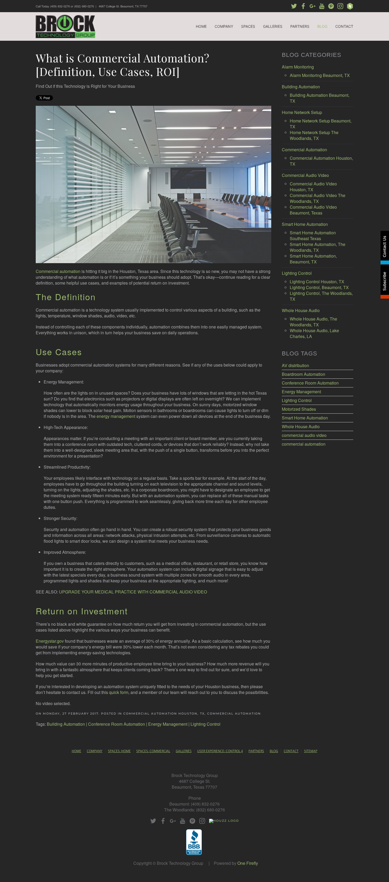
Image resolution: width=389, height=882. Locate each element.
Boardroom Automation (303, 374)
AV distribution (295, 365)
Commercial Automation (234, 713)
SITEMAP (310, 751)
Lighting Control (205, 724)
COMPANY (94, 751)
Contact (344, 26)
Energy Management (167, 724)
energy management (116, 416)
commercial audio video (304, 435)
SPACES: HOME (119, 751)
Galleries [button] (272, 26)
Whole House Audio (301, 426)
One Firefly (247, 863)
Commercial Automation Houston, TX (164, 713)
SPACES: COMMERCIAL (153, 751)
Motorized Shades (299, 409)
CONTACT (291, 751)
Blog (322, 26)
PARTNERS (256, 751)
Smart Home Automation (305, 418)
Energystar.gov (50, 641)
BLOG (274, 751)
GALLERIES (184, 751)
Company (224, 26)
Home (201, 26)
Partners (299, 26)
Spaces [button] (248, 26)
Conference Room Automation (116, 724)
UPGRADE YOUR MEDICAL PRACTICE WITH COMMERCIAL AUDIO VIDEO (133, 592)
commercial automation (303, 444)
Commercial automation (58, 271)
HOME (76, 751)
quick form (118, 692)
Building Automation (66, 724)
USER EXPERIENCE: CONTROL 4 (220, 751)
